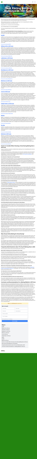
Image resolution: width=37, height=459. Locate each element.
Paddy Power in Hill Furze (7, 103)
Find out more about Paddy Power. (7, 113)
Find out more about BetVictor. (6, 89)
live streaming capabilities (27, 154)
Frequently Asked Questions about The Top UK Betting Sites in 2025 (13, 344)
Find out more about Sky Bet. (6, 131)
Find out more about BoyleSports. (7, 78)
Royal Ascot (11, 268)
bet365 (3, 35)
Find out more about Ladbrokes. (6, 67)
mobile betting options (11, 182)
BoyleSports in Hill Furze (7, 70)
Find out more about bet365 (6, 44)
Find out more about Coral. (5, 101)
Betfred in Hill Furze (6, 134)
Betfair (3, 115)
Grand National (6, 268)
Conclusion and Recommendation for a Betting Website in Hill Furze (13, 346)
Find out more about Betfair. (6, 123)
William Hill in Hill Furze (7, 46)
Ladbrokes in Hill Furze (7, 58)
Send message (14, 321)
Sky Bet (3, 125)
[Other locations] (33, 2)
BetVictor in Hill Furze (6, 80)
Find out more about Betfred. (6, 143)
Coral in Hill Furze (5, 91)
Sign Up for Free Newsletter (18, 13)
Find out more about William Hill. (6, 56)
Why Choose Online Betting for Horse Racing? (9, 343)
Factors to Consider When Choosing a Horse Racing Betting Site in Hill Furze (15, 341)
